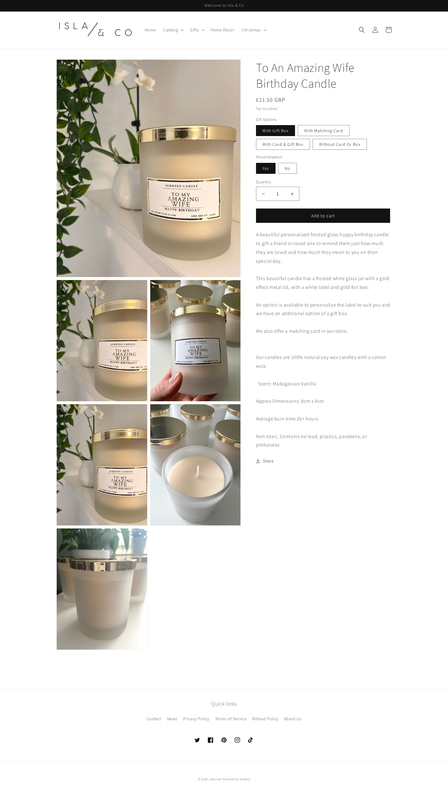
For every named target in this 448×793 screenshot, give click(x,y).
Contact (154, 718)
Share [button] (268, 461)
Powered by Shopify (236, 779)
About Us (292, 718)
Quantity (263, 181)
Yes (265, 168)
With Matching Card (323, 130)
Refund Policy (265, 718)
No (287, 168)
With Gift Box (275, 130)
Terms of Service (231, 718)
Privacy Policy (196, 718)
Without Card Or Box (340, 144)
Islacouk (216, 779)
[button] (173, 29)
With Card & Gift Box (283, 144)
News (172, 718)
